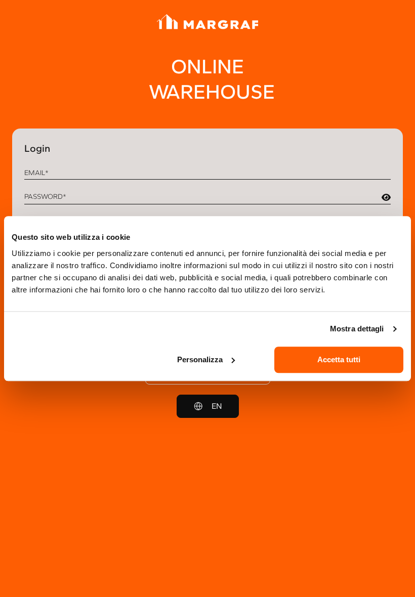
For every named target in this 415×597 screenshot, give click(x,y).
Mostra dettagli (357, 328)
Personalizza (200, 359)
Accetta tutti (338, 359)
